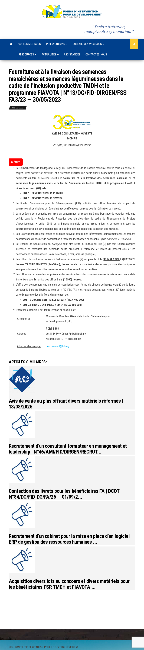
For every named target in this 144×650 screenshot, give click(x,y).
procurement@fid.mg (57, 346)
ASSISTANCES (72, 54)
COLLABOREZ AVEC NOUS (88, 44)
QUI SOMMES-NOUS (29, 44)
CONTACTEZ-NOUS (96, 54)
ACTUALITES (49, 54)
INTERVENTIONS (56, 44)
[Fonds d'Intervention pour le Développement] (11, 44)
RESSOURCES (26, 54)
